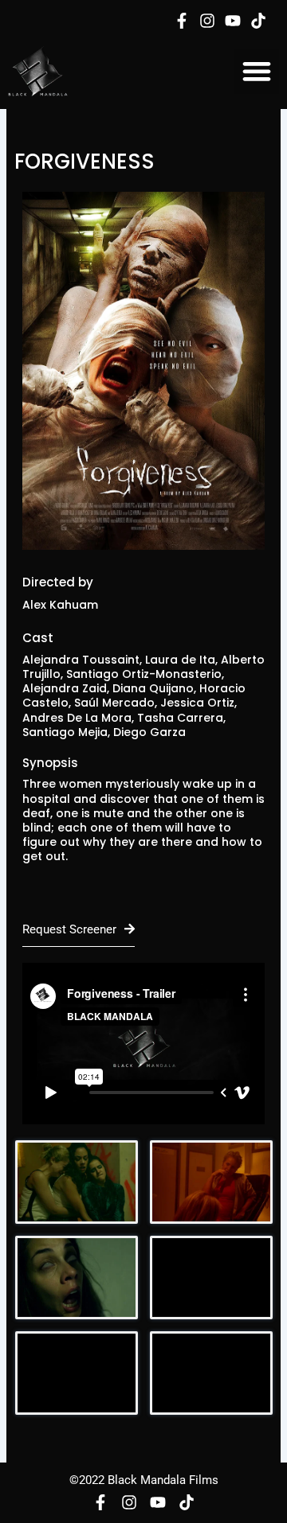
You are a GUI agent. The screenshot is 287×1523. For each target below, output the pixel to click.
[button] (256, 71)
